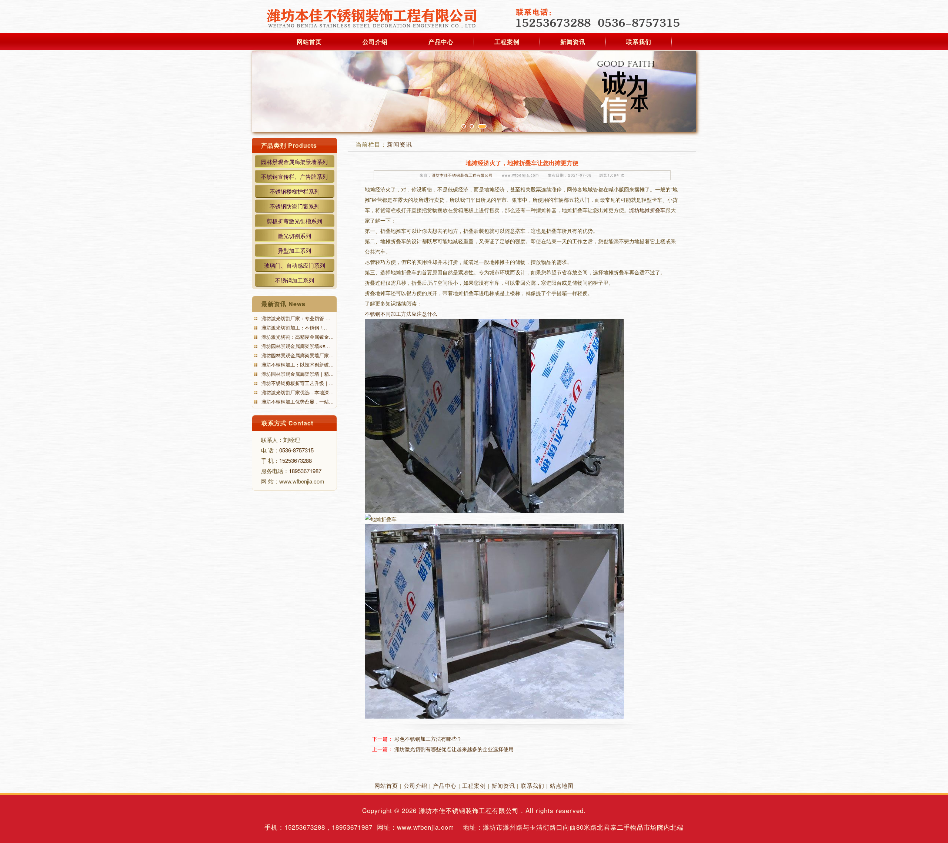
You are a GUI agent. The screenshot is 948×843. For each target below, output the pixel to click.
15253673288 (295, 460)
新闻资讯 (572, 41)
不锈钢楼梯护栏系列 (295, 191)
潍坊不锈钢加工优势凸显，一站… (297, 401)
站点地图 (562, 785)
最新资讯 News (283, 304)
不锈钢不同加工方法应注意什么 (401, 313)
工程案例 (507, 41)
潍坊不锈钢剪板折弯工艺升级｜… (297, 383)
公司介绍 (375, 41)
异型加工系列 (294, 250)
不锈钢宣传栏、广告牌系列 (294, 176)
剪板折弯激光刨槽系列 (294, 221)
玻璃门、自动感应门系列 (294, 265)
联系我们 (638, 41)
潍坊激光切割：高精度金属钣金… (297, 336)
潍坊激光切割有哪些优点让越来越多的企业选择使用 (454, 749)
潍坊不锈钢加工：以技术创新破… (297, 364)
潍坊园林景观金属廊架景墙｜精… (297, 373)
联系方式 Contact (287, 423)
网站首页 (309, 41)
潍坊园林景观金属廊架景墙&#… (295, 345)
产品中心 (441, 41)
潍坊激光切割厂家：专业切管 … (295, 318)
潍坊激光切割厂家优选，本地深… (297, 392)
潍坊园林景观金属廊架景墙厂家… (297, 355)
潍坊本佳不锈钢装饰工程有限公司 (462, 175)
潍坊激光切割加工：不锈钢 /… (293, 327)
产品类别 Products (289, 145)
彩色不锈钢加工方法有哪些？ (428, 738)
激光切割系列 (294, 236)
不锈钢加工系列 (294, 280)
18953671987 (305, 471)
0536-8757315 (296, 450)
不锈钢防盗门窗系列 (295, 206)
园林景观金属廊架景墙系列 (294, 161)
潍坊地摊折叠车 (647, 210)
